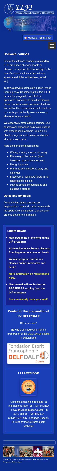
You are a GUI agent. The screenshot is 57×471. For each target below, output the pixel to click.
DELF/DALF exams (39, 333)
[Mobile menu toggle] (52, 45)
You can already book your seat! (28, 299)
